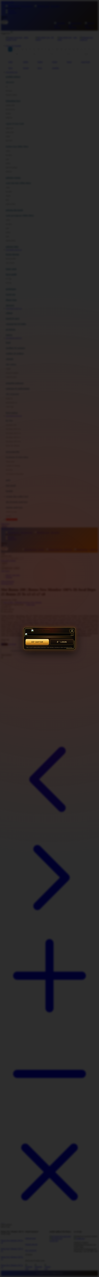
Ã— (72, 631)
